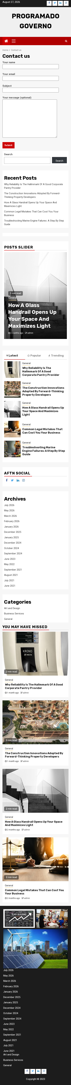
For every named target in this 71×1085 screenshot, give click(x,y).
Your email (8, 74)
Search (8, 154)
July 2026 (9, 505)
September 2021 (13, 569)
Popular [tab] (35, 355)
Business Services (14, 613)
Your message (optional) (16, 97)
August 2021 (11, 575)
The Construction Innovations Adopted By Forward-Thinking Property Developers (43, 391)
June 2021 (9, 585)
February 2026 (11, 521)
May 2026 (9, 510)
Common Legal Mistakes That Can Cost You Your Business (42, 431)
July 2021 (9, 580)
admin (30, 333)
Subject (7, 85)
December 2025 (12, 532)
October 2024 (11, 548)
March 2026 (10, 515)
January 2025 (11, 537)
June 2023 (9, 558)
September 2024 (13, 553)
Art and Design (12, 608)
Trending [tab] (57, 355)
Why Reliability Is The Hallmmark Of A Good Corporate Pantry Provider (40, 371)
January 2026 (11, 526)
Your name (8, 62)
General (12, 297)
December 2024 (12, 542)
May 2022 (9, 564)
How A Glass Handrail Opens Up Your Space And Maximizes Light (43, 411)
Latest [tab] (13, 355)
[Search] (66, 41)
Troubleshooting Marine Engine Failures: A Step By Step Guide (43, 451)
